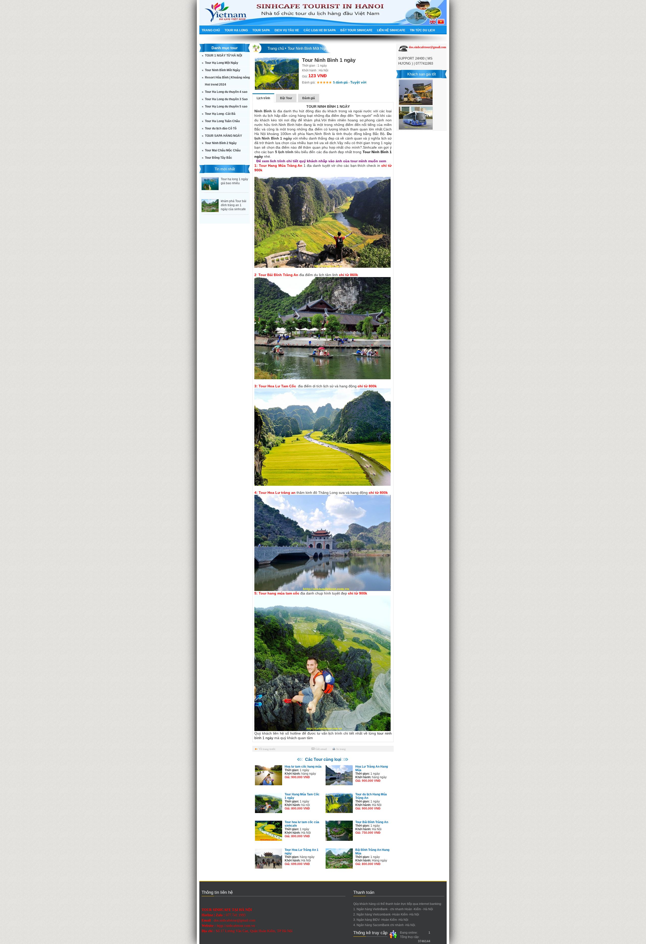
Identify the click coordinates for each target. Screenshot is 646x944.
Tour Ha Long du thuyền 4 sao (226, 92)
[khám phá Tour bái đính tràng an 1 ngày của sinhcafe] (210, 211)
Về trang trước (267, 748)
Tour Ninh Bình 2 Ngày (221, 143)
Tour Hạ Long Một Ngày (221, 63)
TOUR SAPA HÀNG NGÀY (223, 136)
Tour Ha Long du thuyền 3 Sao (226, 99)
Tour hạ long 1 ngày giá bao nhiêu (234, 181)
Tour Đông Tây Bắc (218, 157)
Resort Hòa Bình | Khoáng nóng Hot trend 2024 (227, 81)
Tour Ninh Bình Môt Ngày (222, 70)
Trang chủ (275, 48)
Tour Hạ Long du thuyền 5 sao (226, 106)
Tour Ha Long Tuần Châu (222, 121)
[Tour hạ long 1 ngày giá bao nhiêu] (210, 189)
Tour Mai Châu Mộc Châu (222, 150)
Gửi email (321, 748)
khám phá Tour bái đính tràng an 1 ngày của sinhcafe (233, 205)
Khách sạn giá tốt (421, 74)
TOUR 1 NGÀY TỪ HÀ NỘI (223, 55)
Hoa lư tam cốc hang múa (303, 766)
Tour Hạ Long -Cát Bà (220, 114)
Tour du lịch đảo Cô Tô (220, 128)
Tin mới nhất (224, 169)
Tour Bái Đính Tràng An (371, 822)
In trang (341, 748)
